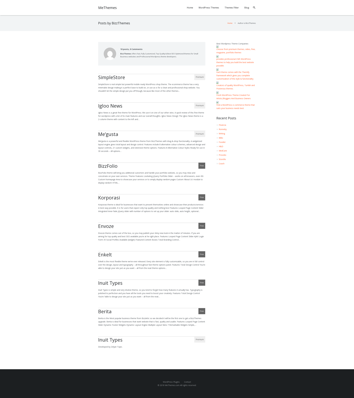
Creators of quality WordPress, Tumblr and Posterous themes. (235, 87)
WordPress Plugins (171, 382)
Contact (187, 382)
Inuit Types (110, 283)
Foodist (222, 142)
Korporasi (109, 197)
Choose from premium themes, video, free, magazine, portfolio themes (235, 51)
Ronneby (223, 129)
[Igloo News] (151, 102)
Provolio (222, 155)
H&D (221, 146)
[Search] (254, 7)
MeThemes (107, 7)
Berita (105, 311)
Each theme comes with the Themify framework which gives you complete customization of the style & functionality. (235, 75)
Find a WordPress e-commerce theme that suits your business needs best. (235, 107)
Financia (222, 125)
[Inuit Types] (151, 279)
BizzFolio (108, 166)
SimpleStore (111, 77)
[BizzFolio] (151, 162)
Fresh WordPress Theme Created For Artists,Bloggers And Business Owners (233, 97)
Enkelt (105, 254)
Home (229, 23)
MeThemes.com (172, 385)
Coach (221, 163)
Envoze (106, 226)
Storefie (222, 159)
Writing (222, 133)
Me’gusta (108, 134)
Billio (221, 137)
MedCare (223, 150)
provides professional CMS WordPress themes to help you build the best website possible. (235, 62)
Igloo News (110, 106)
